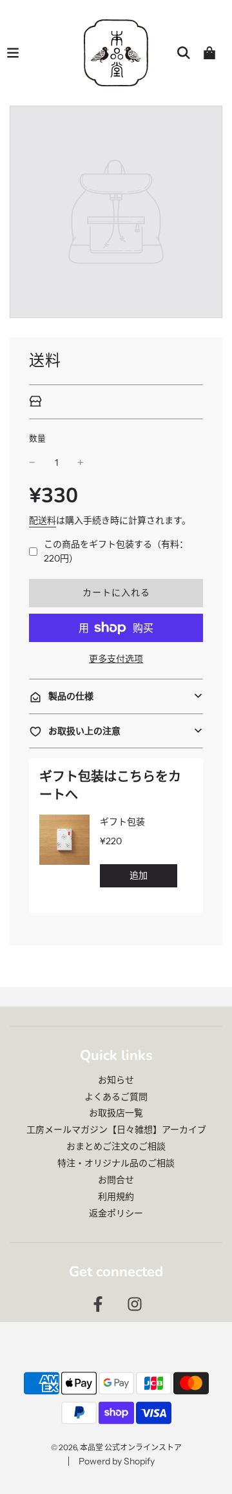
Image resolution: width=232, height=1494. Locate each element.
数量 (37, 438)
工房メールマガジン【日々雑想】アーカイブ (116, 1129)
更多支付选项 (116, 659)
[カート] (209, 53)
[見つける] (184, 53)
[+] (80, 462)
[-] (32, 462)
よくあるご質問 (116, 1096)
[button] (116, 696)
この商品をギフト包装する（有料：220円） (116, 551)
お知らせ (116, 1080)
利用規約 (116, 1196)
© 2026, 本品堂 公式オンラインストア (116, 1447)
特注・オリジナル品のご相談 (116, 1163)
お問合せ (116, 1180)
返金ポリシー (116, 1213)
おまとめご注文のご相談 (116, 1146)
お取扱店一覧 (116, 1113)
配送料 (42, 520)
